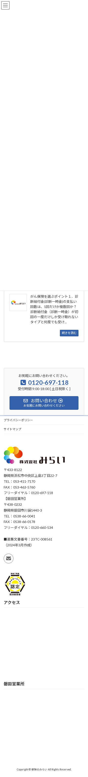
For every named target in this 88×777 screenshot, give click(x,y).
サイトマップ (12, 429)
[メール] (8, 558)
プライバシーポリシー (18, 420)
